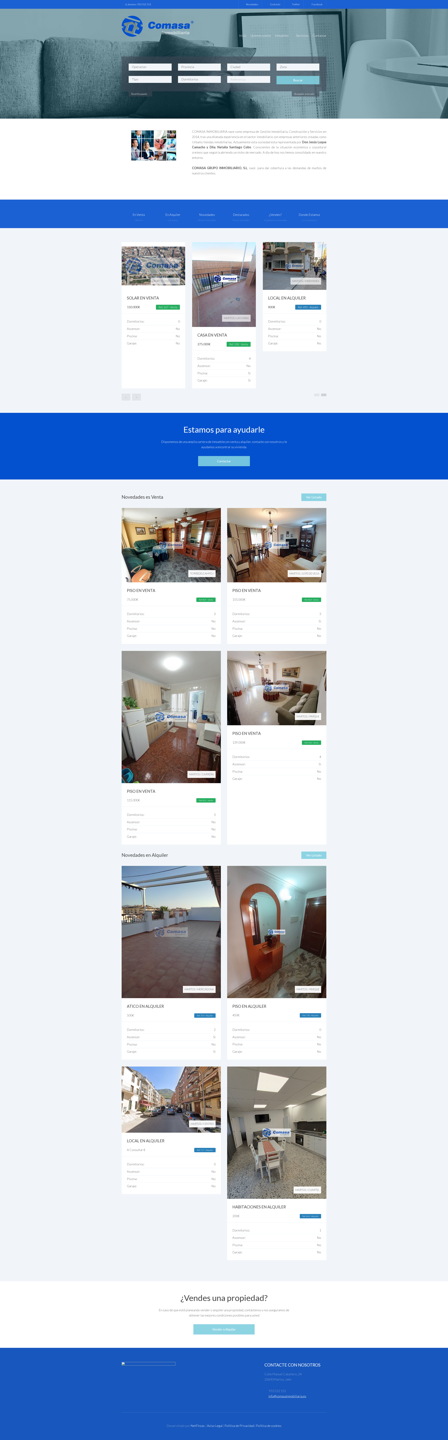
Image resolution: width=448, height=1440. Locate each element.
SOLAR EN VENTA (213, 298)
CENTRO (173, 281)
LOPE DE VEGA (310, 573)
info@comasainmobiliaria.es (287, 1396)
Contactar (319, 35)
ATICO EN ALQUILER (145, 1006)
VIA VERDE (242, 281)
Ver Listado (314, 497)
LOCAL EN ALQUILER (145, 1140)
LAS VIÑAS (313, 318)
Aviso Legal (215, 1426)
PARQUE (314, 716)
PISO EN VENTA (141, 590)
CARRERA (208, 774)
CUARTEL (313, 1189)
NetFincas (198, 1426)
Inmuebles (282, 35)
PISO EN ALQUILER (249, 1006)
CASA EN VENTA (283, 335)
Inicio (242, 35)
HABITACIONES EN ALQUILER (259, 1207)
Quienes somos (260, 35)
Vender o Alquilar (224, 1329)
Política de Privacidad (239, 1426)
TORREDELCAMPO (201, 573)
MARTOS (160, 281)
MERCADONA (205, 989)
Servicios (302, 35)
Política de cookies (268, 1426)
